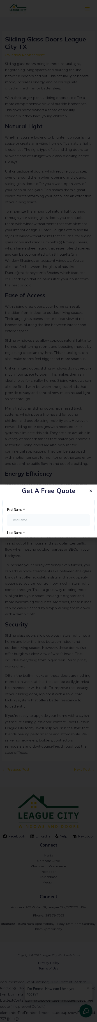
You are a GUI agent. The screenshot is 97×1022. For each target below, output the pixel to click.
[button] (90, 490)
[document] (48, 511)
